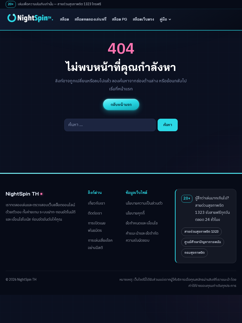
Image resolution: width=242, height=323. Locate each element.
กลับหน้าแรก (121, 104)
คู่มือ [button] (163, 19)
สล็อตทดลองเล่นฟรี (90, 19)
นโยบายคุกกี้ (135, 213)
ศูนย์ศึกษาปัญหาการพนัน (202, 242)
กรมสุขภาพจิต (194, 252)
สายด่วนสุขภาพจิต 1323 (201, 231)
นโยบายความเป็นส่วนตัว (144, 203)
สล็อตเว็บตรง (143, 19)
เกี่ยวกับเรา (96, 203)
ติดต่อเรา (95, 213)
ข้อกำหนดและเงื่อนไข (142, 223)
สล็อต (64, 19)
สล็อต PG (119, 19)
